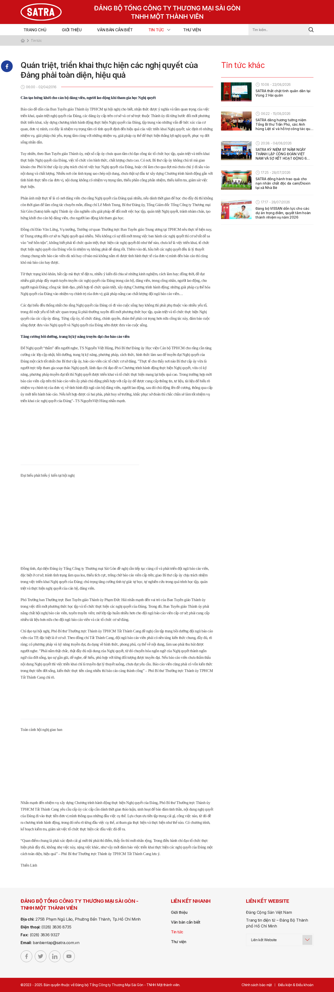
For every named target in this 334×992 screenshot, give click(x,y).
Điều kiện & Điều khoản (295, 985)
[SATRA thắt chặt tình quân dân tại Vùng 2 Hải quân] (236, 91)
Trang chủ (34, 29)
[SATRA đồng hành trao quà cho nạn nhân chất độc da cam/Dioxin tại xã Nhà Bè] (236, 179)
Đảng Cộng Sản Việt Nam (269, 912)
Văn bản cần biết (115, 29)
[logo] (122, 12)
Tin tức (156, 29)
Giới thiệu (71, 29)
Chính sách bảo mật (257, 985)
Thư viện (192, 29)
